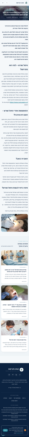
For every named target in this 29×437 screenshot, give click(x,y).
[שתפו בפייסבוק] (19, 374)
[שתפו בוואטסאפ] (12, 374)
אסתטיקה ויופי (17, 398)
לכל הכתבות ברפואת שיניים (7, 246)
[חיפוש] (7, 2)
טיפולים (5, 398)
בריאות (24, 398)
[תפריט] (2, 2)
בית (27, 8)
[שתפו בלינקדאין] (16, 374)
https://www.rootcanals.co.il (19, 102)
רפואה (10, 398)
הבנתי (5, 430)
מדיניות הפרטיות (19, 433)
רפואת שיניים (22, 8)
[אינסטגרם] (9, 374)
